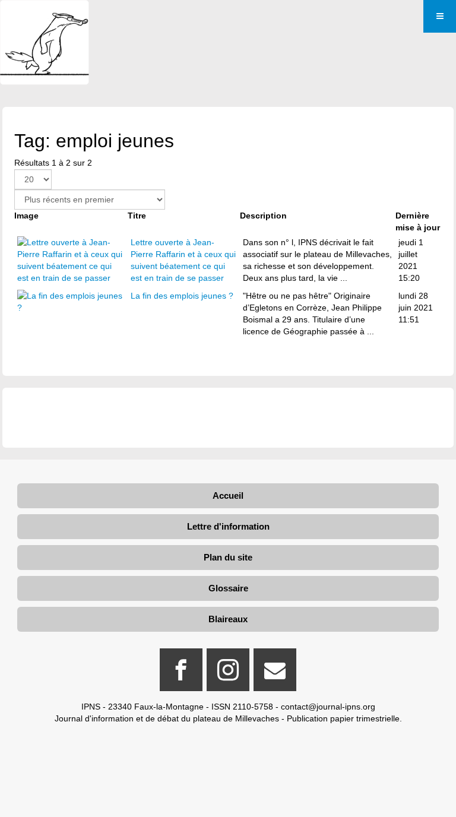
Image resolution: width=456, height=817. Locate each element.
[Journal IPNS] (44, 16)
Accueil (228, 495)
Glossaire (228, 588)
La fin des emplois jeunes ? (182, 295)
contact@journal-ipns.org (328, 706)
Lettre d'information (228, 526)
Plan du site (228, 557)
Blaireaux (228, 619)
